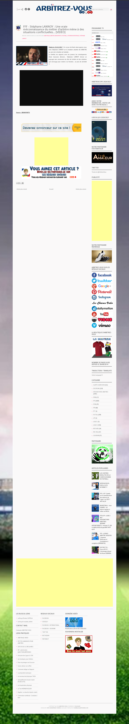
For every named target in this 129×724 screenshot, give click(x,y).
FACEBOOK (45, 618)
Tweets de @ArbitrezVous (99, 172)
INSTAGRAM (45, 635)
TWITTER (45, 632)
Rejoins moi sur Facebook (29, 9)
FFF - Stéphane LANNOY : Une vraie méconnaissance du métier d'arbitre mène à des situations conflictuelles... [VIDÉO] (53, 29)
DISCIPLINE (96, 388)
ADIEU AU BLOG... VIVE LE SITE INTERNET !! (105, 485)
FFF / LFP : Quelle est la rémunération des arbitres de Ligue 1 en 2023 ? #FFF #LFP (106, 497)
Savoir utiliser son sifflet (24, 666)
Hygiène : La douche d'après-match (27, 692)
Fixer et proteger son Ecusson (26, 662)
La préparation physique (24, 673)
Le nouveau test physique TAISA (27, 676)
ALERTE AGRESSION (99, 385)
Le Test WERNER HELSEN (25, 689)
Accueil (51, 189)
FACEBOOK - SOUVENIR (48, 628)
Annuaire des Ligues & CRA (25, 655)
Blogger (77, 706)
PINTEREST (45, 639)
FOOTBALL (64, 35)
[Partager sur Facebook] (23, 183)
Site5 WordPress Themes (54, 708)
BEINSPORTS (58, 35)
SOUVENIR (96, 435)
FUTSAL (95, 415)
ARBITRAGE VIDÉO (23, 638)
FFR (94, 408)
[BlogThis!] (19, 183)
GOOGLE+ (45, 622)
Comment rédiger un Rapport (26, 669)
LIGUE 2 (95, 425)
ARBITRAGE (47, 35)
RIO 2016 (95, 432)
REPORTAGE (76, 35)
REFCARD (96, 428)
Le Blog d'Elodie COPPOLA (25, 618)
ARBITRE (52, 35)
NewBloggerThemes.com (81, 708)
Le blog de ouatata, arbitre (25, 622)
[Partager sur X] (21, 183)
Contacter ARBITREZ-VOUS (23, 630)
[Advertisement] (51, 151)
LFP (94, 418)
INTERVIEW (70, 35)
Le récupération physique (25, 685)
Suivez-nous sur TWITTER (26, 9)
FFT (94, 411)
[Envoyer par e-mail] (17, 183)
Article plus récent (22, 189)
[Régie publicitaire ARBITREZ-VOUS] (51, 131)
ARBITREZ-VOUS (63, 706)
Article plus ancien (81, 189)
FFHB (94, 404)
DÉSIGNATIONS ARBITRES (100, 392)
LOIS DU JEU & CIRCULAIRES (25, 647)
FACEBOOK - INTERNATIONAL (50, 625)
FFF (94, 401)
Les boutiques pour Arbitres (25, 659)
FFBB (94, 397)
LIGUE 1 (95, 421)
